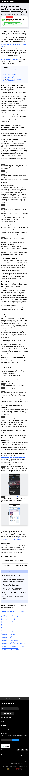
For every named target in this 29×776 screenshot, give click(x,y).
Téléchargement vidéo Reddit (9, 640)
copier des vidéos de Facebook (9, 59)
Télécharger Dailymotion (19, 643)
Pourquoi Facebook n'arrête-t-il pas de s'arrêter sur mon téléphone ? (13, 70)
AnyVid (12, 698)
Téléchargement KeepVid (8, 634)
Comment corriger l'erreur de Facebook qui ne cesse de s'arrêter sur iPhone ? (14, 76)
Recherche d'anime (19, 646)
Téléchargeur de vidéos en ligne (10, 625)
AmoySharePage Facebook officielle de (22, 750)
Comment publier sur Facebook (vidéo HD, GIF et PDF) (14, 597)
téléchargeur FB (19, 496)
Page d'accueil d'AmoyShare (7, 2)
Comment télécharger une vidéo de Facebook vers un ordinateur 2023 (12, 588)
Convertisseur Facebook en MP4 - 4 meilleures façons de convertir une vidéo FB (14, 576)
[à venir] (18, 750)
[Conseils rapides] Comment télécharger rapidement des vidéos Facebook (13, 584)
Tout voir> (14, 601)
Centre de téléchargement (11, 709)
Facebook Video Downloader (21, 698)
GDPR (7, 763)
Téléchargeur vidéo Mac (8, 619)
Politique (9, 761)
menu (27, 1)
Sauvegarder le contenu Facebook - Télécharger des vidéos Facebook (12, 80)
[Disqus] (14, 674)
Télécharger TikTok (6, 643)
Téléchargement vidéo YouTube (10, 649)
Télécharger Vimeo (6, 637)
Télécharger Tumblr (7, 646)
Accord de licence (16, 761)
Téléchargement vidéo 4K (8, 622)
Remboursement (19, 763)
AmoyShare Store (8, 713)
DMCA (23, 761)
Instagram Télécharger (8, 631)
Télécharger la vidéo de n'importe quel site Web (13, 611)
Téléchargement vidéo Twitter (9, 616)
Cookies (12, 763)
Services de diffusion (7, 628)
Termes (4, 761)
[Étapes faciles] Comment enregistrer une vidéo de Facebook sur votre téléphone (14, 580)
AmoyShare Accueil (7, 703)
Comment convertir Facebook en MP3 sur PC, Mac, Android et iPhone (14, 593)
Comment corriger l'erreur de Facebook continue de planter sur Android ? (13, 73)
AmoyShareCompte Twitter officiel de (26, 750)
